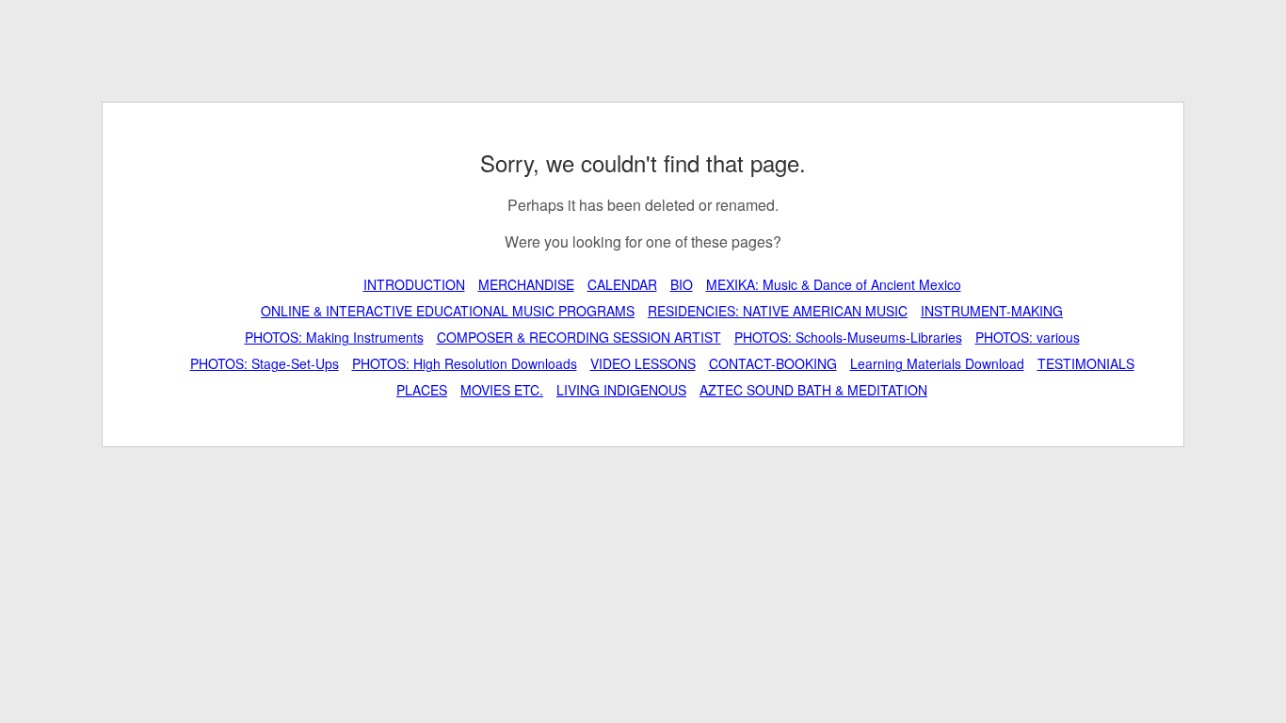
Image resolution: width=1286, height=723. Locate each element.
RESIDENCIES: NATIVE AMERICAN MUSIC (778, 310)
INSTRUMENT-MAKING (992, 310)
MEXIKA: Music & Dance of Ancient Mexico (833, 284)
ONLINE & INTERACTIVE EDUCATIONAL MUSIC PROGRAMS (448, 310)
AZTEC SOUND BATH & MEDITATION (813, 389)
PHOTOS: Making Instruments (334, 337)
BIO (681, 284)
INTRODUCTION (414, 284)
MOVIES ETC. (501, 389)
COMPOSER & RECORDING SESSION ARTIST (579, 337)
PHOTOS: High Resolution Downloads (464, 363)
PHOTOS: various (1027, 337)
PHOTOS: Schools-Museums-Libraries (848, 337)
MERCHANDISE (526, 284)
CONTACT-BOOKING (773, 363)
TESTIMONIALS (1085, 363)
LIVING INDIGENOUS (621, 389)
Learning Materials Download (937, 363)
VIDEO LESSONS (643, 363)
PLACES (421, 389)
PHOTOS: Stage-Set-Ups (264, 363)
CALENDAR (622, 284)
